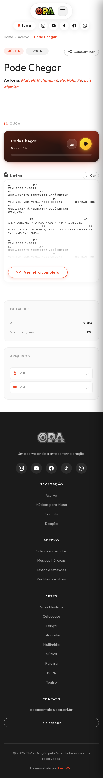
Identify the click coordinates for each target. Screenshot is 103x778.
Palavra (52, 663)
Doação (51, 523)
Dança (51, 626)
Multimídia (52, 644)
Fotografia (51, 635)
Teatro (51, 682)
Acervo (24, 37)
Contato (51, 514)
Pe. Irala (67, 80)
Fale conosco (51, 723)
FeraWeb (65, 768)
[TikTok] (64, 25)
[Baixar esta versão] (72, 144)
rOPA (51, 673)
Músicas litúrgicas (52, 560)
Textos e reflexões (51, 570)
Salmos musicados (51, 551)
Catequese (51, 616)
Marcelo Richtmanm (39, 80)
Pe (79, 80)
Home (8, 37)
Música (51, 654)
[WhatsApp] (85, 25)
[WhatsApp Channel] (81, 468)
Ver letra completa (42, 272)
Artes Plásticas (52, 607)
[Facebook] (74, 25)
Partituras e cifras (51, 579)
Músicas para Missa (51, 504)
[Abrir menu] (63, 11)
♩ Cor (91, 175)
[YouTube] (53, 25)
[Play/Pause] (86, 144)
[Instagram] (43, 25)
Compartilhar (84, 52)
